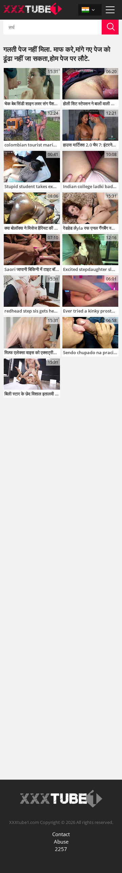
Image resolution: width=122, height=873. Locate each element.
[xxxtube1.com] (32, 13)
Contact (61, 834)
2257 (61, 849)
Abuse (61, 841)
